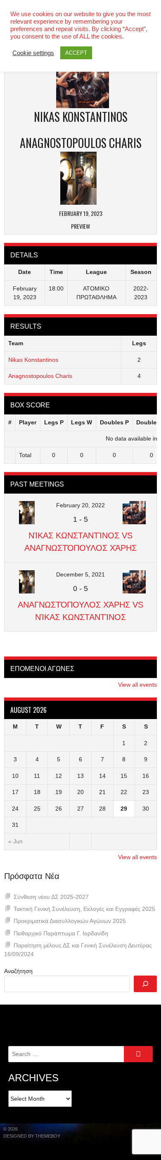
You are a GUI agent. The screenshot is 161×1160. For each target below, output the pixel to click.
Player (27, 422)
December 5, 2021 (80, 574)
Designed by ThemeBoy (31, 1135)
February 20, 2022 (80, 505)
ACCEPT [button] (76, 53)
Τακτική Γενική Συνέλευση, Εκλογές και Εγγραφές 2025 (84, 909)
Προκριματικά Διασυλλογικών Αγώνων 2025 (70, 921)
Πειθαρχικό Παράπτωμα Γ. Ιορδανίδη (61, 933)
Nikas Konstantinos (33, 359)
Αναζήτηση (18, 971)
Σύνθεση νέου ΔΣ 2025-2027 (51, 897)
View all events (137, 684)
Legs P (54, 422)
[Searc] (145, 984)
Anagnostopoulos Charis (40, 376)
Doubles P (114, 422)
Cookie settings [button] (33, 53)
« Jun (15, 841)
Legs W (81, 422)
